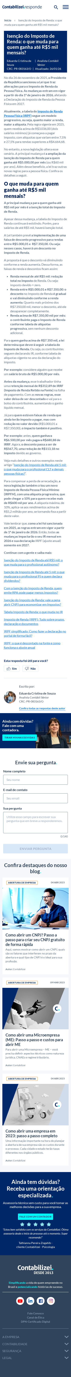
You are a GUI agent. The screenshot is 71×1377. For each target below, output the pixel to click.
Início (7, 20)
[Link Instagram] (51, 1300)
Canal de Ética (35, 1317)
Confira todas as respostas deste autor (42, 708)
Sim (14, 668)
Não (33, 668)
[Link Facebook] (41, 1300)
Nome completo (14, 771)
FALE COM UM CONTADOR (35, 1216)
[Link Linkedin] (30, 1300)
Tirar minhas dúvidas (20, 737)
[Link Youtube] (20, 1300)
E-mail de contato (15, 790)
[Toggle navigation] (66, 7)
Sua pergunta (12, 808)
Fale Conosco (35, 1313)
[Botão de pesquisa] (56, 7)
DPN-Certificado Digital (35, 1321)
